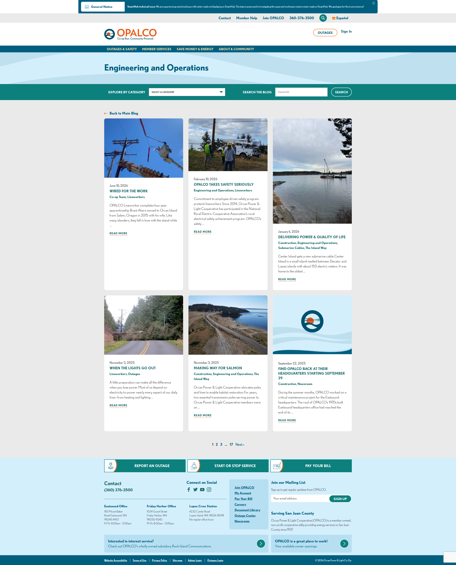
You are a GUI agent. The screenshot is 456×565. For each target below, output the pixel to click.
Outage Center (245, 515)
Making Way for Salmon (218, 368)
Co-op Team (118, 197)
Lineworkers (136, 197)
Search (341, 92)
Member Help (246, 18)
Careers (240, 504)
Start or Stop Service (235, 466)
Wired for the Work (129, 191)
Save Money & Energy (195, 49)
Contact (225, 18)
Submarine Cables (291, 247)
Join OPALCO (273, 18)
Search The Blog (257, 92)
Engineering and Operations (214, 190)
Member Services (156, 49)
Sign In (346, 31)
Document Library (247, 510)
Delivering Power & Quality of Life (312, 237)
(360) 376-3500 (118, 490)
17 (231, 444)
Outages (325, 32)
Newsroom (304, 384)
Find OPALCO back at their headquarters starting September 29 (311, 373)
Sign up (340, 499)
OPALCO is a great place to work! (301, 543)
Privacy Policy (159, 560)
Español (342, 18)
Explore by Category (126, 92)
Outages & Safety (122, 49)
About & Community (236, 49)
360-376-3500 (301, 18)
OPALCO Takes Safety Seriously (224, 184)
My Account (243, 493)
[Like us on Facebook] (188, 490)
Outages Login (215, 560)
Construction (287, 242)
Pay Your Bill (318, 466)
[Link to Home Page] (130, 35)
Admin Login (195, 560)
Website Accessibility (115, 560)
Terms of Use (139, 560)
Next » (239, 444)
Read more (118, 233)
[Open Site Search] (323, 18)
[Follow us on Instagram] (209, 490)
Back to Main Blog (124, 113)
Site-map (177, 560)
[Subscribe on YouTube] (202, 490)
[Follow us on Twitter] (195, 490)
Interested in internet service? (160, 543)
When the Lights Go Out (133, 368)
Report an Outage (152, 466)
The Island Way (316, 247)
